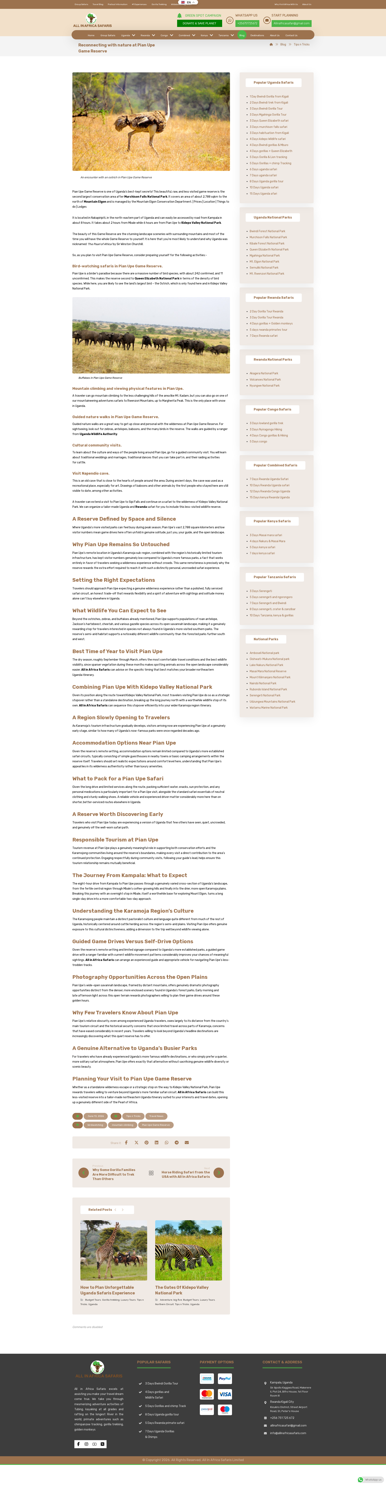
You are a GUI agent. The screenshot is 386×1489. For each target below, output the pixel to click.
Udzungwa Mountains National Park (272, 701)
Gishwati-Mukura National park (270, 659)
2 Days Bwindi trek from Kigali (269, 102)
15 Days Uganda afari (263, 193)
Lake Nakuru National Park (266, 665)
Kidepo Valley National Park (201, 223)
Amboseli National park (264, 653)
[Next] (122, 1209)
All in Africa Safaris (95, 669)
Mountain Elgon (95, 201)
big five (177, 1299)
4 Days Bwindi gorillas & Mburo (269, 145)
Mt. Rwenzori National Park (267, 273)
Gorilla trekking (111, 1299)
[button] (126, 1142)
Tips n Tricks (133, 1116)
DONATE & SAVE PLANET (199, 23)
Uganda (93, 1304)
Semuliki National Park (264, 267)
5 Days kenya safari (262, 547)
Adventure (166, 1299)
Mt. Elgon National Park (264, 261)
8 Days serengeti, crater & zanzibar (273, 609)
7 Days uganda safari (263, 175)
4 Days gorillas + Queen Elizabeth (271, 151)
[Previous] (115, 1209)
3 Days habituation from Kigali (269, 133)
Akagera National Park (264, 373)
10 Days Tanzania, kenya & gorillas (272, 615)
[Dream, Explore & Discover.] (92, 20)
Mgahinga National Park (265, 255)
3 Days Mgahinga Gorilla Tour (268, 114)
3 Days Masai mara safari (266, 535)
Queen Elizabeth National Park (157, 278)
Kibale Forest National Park (267, 243)
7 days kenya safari (262, 553)
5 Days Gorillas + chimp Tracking (270, 163)
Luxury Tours (128, 1299)
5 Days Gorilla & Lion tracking (268, 157)
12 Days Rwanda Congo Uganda (270, 491)
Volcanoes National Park (265, 379)
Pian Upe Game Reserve (156, 1125)
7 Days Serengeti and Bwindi (268, 603)
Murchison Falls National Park (145, 196)
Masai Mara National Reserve (268, 671)
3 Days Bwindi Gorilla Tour (266, 108)
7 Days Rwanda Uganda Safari (269, 479)
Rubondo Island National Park (268, 689)
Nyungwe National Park (265, 385)
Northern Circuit (164, 1304)
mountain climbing (122, 1125)
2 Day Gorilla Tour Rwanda (266, 311)
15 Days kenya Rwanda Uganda (270, 497)
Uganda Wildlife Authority (98, 434)
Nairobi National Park (263, 683)
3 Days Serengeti (261, 591)
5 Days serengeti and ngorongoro (271, 597)
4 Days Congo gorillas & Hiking (269, 435)
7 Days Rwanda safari (264, 336)
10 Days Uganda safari (264, 187)
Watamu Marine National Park (269, 707)
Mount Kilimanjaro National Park (270, 677)
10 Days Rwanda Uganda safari (270, 485)
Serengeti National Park (265, 695)
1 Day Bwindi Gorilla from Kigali (269, 96)
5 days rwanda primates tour (268, 329)
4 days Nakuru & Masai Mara (267, 541)
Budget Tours (93, 1299)
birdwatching (95, 1125)
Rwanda (141, 507)
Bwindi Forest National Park (267, 231)
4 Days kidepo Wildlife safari (268, 139)
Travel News (156, 1116)
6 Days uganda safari (263, 169)
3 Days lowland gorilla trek (266, 423)
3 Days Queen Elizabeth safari (269, 120)
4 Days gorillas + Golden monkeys (271, 323)
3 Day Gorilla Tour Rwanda (266, 317)
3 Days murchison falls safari (268, 127)
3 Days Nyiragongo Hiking (266, 429)
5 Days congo (258, 441)
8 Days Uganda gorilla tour (266, 181)
